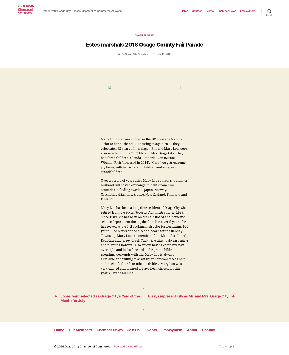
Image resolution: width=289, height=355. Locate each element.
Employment (247, 11)
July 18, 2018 (164, 54)
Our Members (80, 330)
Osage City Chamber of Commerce (87, 346)
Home (184, 11)
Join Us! (134, 330)
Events (209, 11)
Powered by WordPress (128, 346)
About (192, 330)
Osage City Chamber (136, 54)
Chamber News (227, 11)
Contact (197, 11)
